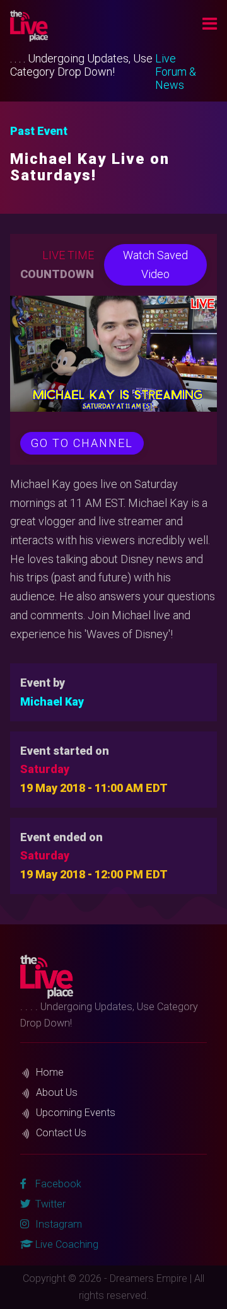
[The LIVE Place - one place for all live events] (87, 26)
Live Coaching (65, 1244)
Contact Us (61, 1133)
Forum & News (175, 78)
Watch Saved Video (155, 264)
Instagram (57, 1224)
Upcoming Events (75, 1113)
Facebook (57, 1184)
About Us (57, 1092)
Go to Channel (82, 443)
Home (50, 1072)
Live (165, 58)
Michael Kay (52, 701)
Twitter (49, 1204)
